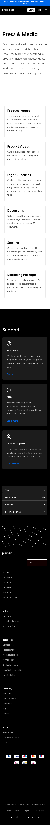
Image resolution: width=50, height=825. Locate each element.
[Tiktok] (33, 817)
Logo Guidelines (19, 175)
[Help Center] (9, 343)
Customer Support (16, 444)
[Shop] (43, 490)
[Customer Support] (9, 437)
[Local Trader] (43, 497)
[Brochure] (43, 504)
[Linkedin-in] (22, 817)
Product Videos (18, 146)
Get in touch (13, 464)
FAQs (9, 397)
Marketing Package (21, 274)
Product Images (18, 110)
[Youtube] (28, 817)
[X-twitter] (38, 817)
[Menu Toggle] (18, 10)
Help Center (13, 350)
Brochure (9, 505)
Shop (7, 490)
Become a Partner (13, 512)
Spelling (13, 242)
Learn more (12, 421)
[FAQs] (9, 390)
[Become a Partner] (43, 511)
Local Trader (11, 498)
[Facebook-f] (12, 817)
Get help (11, 374)
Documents (15, 210)
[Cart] (46, 10)
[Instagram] (17, 817)
